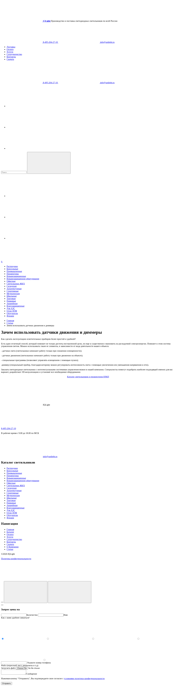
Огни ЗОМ (12, 311)
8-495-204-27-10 (50, 42)
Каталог (10, 532)
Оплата (10, 49)
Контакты (11, 57)
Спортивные (13, 291)
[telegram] (27, 106)
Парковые (11, 301)
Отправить (6, 683)
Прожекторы (13, 274)
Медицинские (13, 293)
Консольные (12, 269)
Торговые (11, 298)
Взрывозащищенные (16, 276)
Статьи (10, 549)
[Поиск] (69, 592)
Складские (12, 286)
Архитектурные (14, 288)
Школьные (12, 296)
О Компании (13, 547)
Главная (10, 529)
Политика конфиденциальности (16, 558)
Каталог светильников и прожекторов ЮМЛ (88, 377)
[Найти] (49, 163)
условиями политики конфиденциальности (84, 678)
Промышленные (14, 271)
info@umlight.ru (107, 42)
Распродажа (12, 266)
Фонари (10, 316)
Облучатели (12, 313)
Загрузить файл (8, 668)
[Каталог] (25, 592)
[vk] (27, 127)
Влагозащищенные (15, 306)
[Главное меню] (2, 602)
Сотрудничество (14, 54)
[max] (27, 148)
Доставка (11, 47)
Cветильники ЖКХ (16, 284)
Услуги (10, 52)
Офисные (11, 281)
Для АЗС (11, 308)
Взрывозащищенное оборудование (23, 279)
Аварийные (12, 303)
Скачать (10, 59)
